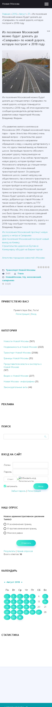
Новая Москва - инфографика (19, 381)
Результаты (9, 551)
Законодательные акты (16, 387)
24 (20, 612)
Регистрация (22, 314)
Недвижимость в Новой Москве (20, 347)
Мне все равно (15, 533)
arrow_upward (45, 700)
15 (7, 607)
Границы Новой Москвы (16, 358)
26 (32, 612)
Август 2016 (13, 582)
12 (32, 601)
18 (26, 607)
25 (26, 612)
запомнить (11, 486)
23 (13, 612)
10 (20, 601)
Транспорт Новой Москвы (20, 270)
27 (39, 612)
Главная (6, 14)
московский (34, 277)
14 (45, 601)
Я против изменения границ (22, 528)
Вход (33, 314)
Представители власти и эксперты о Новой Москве (23, 365)
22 (7, 612)
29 (7, 617)
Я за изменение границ (19, 524)
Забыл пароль (18, 491)
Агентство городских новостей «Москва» (23, 258)
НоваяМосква (13, 277)
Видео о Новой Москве (16, 376)
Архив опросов (25, 551)
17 (20, 607)
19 (32, 607)
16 (14, 607)
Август (22, 14)
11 (26, 601)
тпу (24, 277)
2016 (14, 14)
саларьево (8, 280)
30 (13, 617)
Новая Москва (10, 3)
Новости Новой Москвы (16, 341)
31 (29, 14)
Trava (20, 273)
